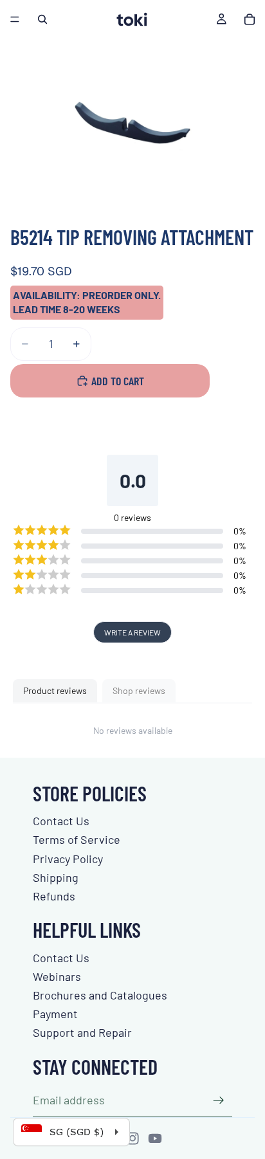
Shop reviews (139, 690)
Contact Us (61, 821)
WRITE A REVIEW (132, 632)
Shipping (55, 877)
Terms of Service (76, 839)
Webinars (57, 976)
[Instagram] (132, 1138)
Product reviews (55, 690)
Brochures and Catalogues (100, 995)
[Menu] (15, 19)
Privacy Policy (68, 859)
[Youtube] (155, 1138)
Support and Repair (82, 1032)
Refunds (54, 896)
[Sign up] (218, 1100)
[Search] (42, 19)
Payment (55, 1014)
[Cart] (249, 19)
